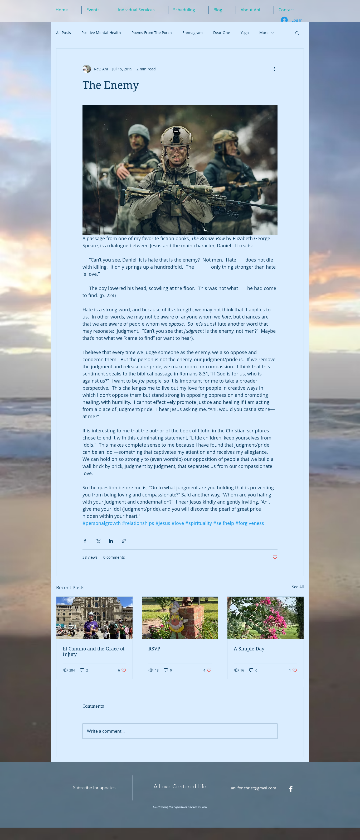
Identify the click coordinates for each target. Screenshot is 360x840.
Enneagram (192, 32)
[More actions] (274, 69)
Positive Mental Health (101, 32)
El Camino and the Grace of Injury (94, 651)
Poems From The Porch (152, 32)
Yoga (245, 32)
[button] (297, 33)
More (264, 32)
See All (298, 586)
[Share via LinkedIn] (110, 540)
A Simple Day (249, 648)
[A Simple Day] (265, 618)
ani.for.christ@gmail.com (253, 787)
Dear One (221, 32)
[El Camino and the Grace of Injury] (94, 618)
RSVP (154, 648)
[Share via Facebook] (84, 540)
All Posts (63, 32)
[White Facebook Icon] (291, 789)
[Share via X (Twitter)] (97, 540)
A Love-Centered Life (180, 786)
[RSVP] (180, 618)
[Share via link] (123, 540)
